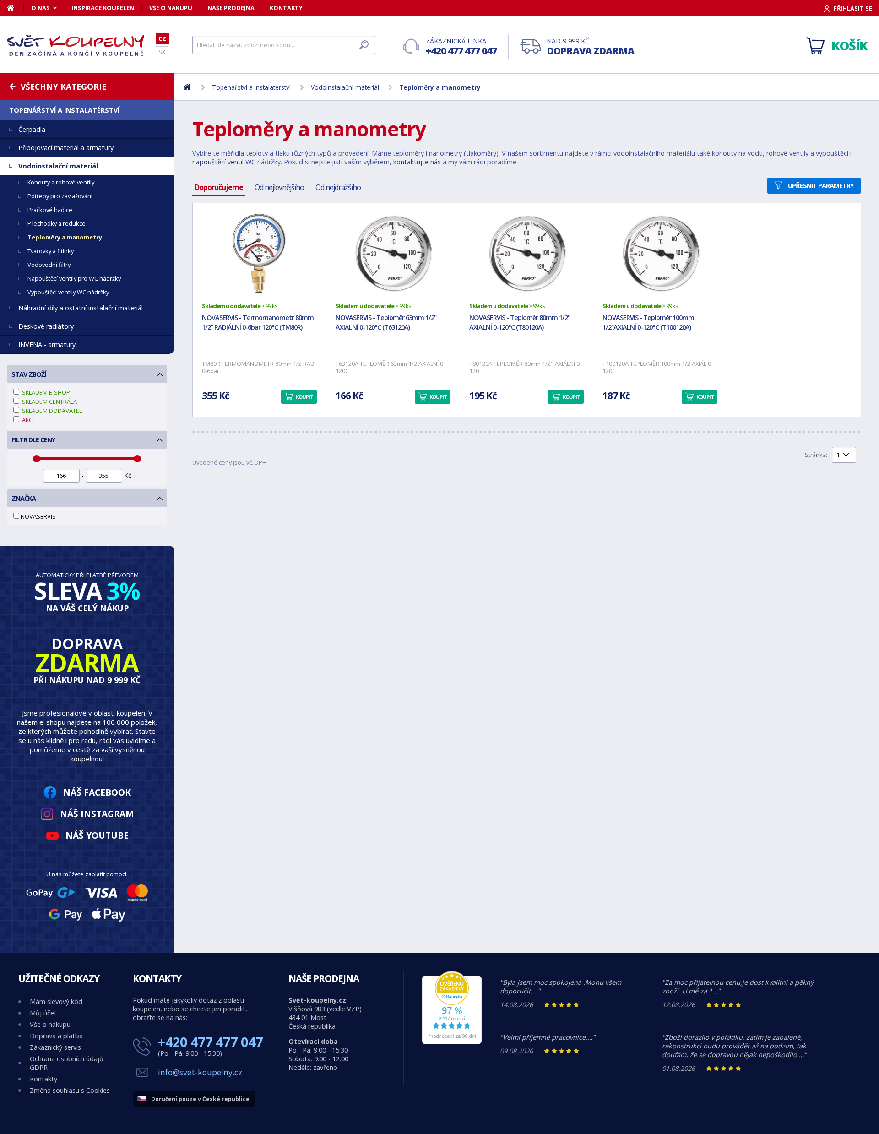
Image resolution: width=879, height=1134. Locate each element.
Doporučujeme (219, 187)
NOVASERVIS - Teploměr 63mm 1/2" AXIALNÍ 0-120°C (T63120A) (386, 322)
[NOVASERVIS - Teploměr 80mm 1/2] (526, 253)
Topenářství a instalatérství (64, 110)
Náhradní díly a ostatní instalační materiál (80, 308)
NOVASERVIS (38, 516)
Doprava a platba (56, 1035)
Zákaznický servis (55, 1047)
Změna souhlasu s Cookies (70, 1090)
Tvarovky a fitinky (50, 251)
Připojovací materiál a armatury (66, 147)
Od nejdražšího (338, 187)
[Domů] (15, 7)
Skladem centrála (49, 401)
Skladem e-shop (45, 392)
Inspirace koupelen (102, 8)
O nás (40, 8)
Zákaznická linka (461, 47)
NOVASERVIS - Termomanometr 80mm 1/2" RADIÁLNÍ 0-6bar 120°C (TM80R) (258, 322)
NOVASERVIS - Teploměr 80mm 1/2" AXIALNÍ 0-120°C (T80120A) (519, 322)
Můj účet (43, 1013)
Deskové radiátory (46, 326)
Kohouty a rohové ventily (60, 182)
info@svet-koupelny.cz (200, 1072)
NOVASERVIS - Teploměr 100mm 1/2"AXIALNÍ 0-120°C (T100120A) (648, 322)
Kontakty (286, 8)
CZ (162, 38)
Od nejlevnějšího (279, 187)
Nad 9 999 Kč (590, 47)
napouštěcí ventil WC (223, 161)
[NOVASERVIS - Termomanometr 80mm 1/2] (259, 253)
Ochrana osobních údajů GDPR (66, 1063)
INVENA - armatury (47, 344)
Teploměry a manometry (64, 237)
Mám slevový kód (56, 1001)
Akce (28, 420)
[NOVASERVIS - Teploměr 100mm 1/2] (659, 253)
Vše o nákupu (170, 8)
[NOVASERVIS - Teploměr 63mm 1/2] (393, 253)
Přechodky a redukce (56, 223)
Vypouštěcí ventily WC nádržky (68, 292)
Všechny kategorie (63, 86)
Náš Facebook (97, 792)
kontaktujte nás (417, 161)
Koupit (304, 396)
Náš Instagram (97, 814)
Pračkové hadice (49, 210)
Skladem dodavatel (51, 411)
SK (161, 52)
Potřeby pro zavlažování (59, 196)
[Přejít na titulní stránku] (75, 45)
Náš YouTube (97, 835)
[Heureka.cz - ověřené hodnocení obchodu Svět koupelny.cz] (452, 1041)
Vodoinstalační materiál (58, 166)
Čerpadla (31, 129)
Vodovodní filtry (49, 264)
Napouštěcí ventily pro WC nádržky (74, 278)
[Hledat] (364, 44)
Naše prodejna (231, 8)
